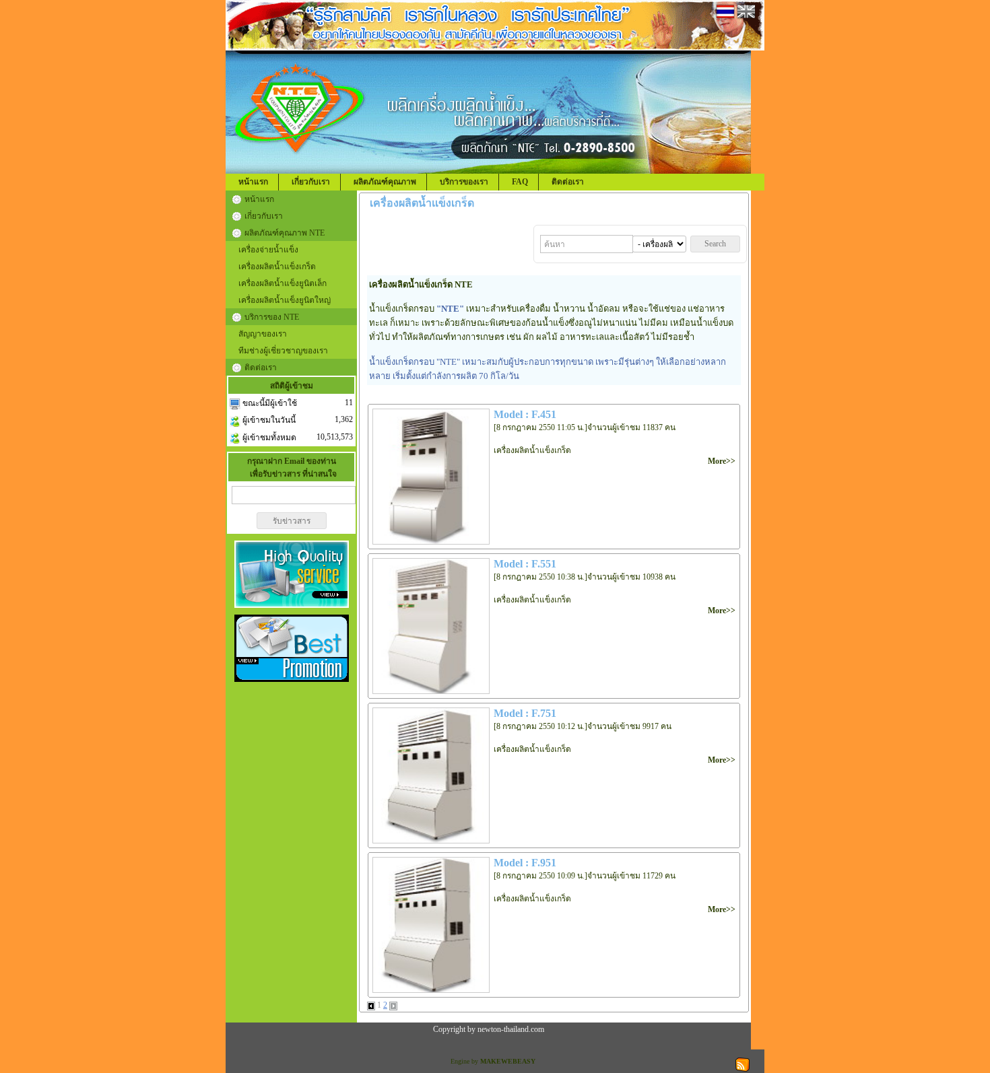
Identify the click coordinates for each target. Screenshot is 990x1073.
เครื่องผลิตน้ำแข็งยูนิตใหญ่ (284, 300)
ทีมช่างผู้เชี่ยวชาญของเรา (283, 350)
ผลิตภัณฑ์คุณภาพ (385, 181)
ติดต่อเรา (568, 181)
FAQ (520, 181)
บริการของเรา (464, 181)
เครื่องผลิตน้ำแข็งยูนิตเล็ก (282, 283)
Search (715, 243)
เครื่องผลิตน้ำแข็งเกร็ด (277, 266)
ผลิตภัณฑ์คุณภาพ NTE (284, 233)
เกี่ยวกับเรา (311, 181)
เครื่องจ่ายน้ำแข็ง (268, 249)
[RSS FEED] (742, 1063)
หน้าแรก (253, 181)
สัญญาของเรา (262, 334)
